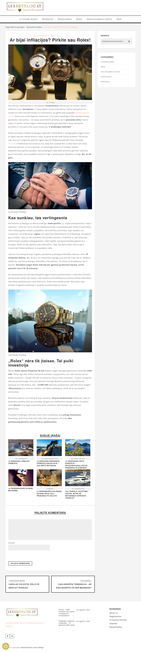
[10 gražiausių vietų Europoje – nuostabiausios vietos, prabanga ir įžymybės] (77, 448)
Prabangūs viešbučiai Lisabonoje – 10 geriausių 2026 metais (67, 623)
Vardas (11, 543)
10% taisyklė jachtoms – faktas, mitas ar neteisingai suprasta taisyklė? (77, 494)
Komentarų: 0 (57, 35)
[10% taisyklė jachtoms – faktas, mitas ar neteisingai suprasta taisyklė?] (77, 478)
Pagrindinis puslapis (15, 27)
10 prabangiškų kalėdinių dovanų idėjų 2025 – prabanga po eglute (49, 493)
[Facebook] (8, 636)
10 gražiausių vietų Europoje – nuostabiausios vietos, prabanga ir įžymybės (76, 464)
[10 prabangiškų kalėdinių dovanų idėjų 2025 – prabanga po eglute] (49, 478)
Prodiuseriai (65, 19)
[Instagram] (12, 636)
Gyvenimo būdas (28, 19)
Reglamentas (115, 616)
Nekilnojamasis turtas (99, 19)
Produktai (47, 19)
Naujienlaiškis (115, 627)
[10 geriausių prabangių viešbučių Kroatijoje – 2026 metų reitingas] (49, 448)
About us (113, 613)
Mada (79, 19)
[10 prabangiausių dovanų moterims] (20, 485)
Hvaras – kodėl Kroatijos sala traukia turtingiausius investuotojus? (67, 613)
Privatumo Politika (118, 620)
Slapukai (113, 623)
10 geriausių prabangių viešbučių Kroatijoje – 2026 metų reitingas (48, 463)
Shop (119, 19)
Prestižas (12, 143)
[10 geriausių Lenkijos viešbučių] (20, 448)
